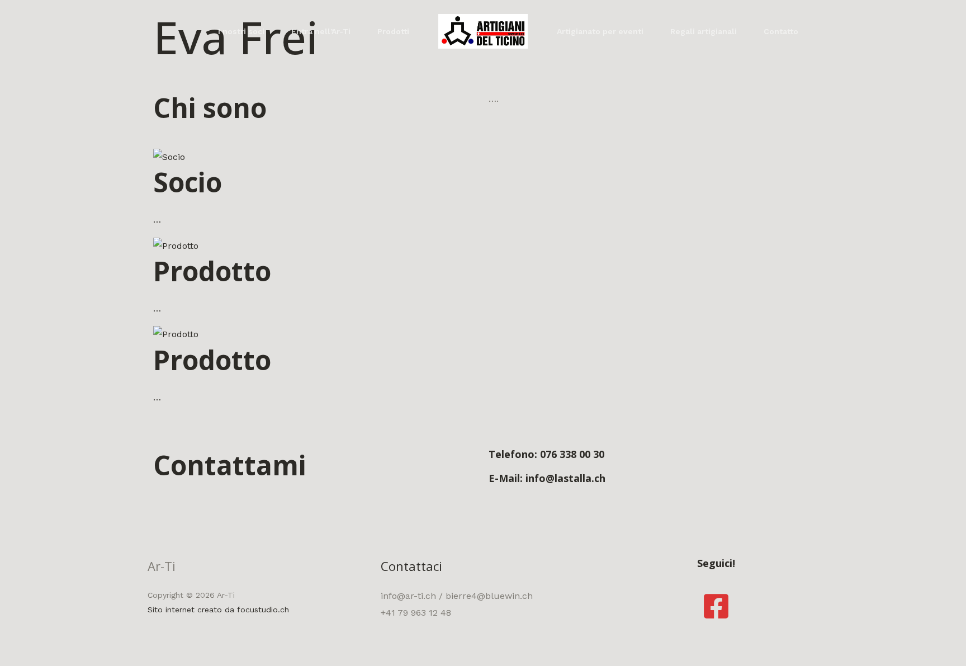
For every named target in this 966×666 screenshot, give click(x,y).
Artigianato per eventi (600, 31)
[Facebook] (716, 606)
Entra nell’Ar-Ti (321, 31)
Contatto (781, 31)
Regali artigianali (703, 31)
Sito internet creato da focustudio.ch (218, 609)
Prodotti (393, 31)
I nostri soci (241, 31)
